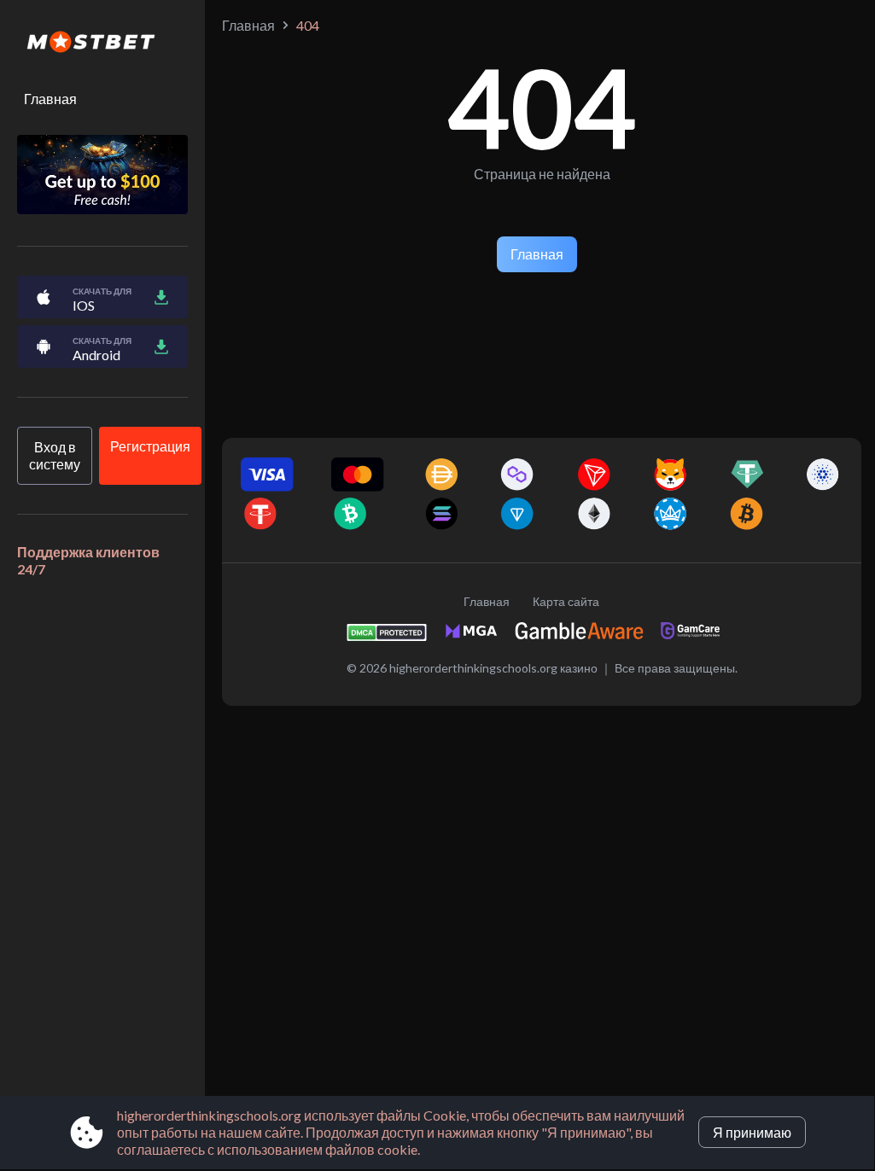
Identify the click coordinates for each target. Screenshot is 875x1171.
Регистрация (150, 446)
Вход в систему (54, 455)
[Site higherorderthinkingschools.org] (102, 43)
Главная (50, 98)
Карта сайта (566, 601)
